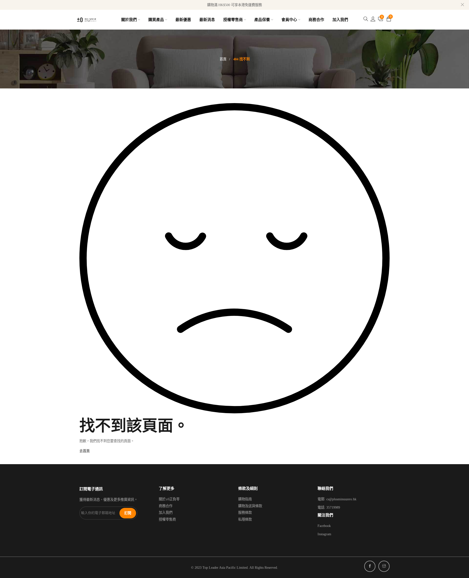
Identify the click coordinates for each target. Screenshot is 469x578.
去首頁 (84, 451)
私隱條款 (245, 519)
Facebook (324, 526)
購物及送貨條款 (250, 506)
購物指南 (245, 499)
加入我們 (165, 512)
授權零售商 (167, 519)
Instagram (324, 534)
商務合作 (165, 506)
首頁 (223, 59)
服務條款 (245, 512)
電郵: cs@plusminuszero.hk (337, 499)
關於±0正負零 (169, 499)
